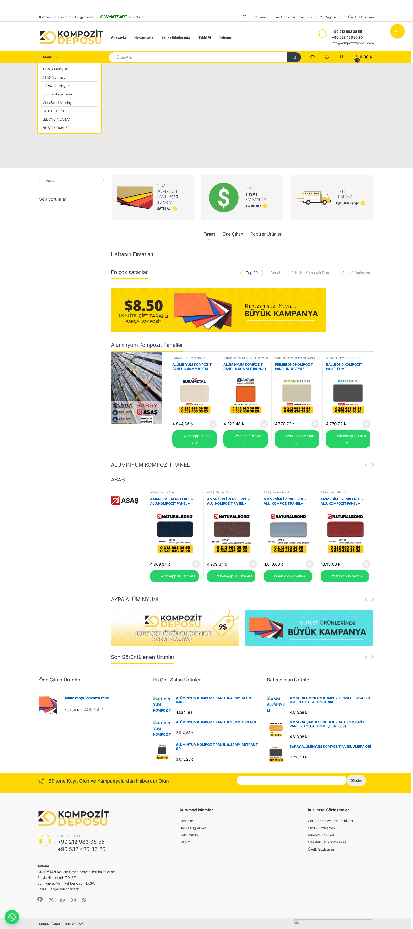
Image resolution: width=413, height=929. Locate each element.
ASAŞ (154, 492)
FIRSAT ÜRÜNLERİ (56, 128)
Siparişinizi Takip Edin (296, 17)
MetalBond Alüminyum (59, 102)
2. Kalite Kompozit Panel (311, 273)
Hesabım (186, 821)
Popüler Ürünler (265, 234)
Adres (264, 17)
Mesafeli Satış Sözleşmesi (327, 842)
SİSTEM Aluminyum (255, 357)
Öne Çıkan (233, 234)
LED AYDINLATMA (56, 119)
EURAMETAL (180, 357)
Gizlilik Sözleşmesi (321, 828)
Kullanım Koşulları (321, 835)
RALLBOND (357, 357)
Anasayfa (118, 37)
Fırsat (209, 234)
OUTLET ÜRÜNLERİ (57, 111)
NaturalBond (167, 492)
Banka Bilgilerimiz (176, 37)
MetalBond (198, 357)
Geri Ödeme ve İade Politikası (330, 821)
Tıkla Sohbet (125, 17)
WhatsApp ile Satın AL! (197, 439)
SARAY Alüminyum (56, 86)
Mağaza (330, 17)
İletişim (225, 37)
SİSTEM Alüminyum (57, 94)
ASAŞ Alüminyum (55, 77)
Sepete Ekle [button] (211, 424)
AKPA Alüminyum (55, 69)
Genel (275, 273)
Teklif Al (204, 37)
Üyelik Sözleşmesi (321, 849)
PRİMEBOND (306, 357)
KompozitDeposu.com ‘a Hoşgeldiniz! (66, 17)
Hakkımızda (143, 37)
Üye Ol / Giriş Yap (361, 17)
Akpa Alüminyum (356, 273)
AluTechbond (231, 357)
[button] (12, 917)
